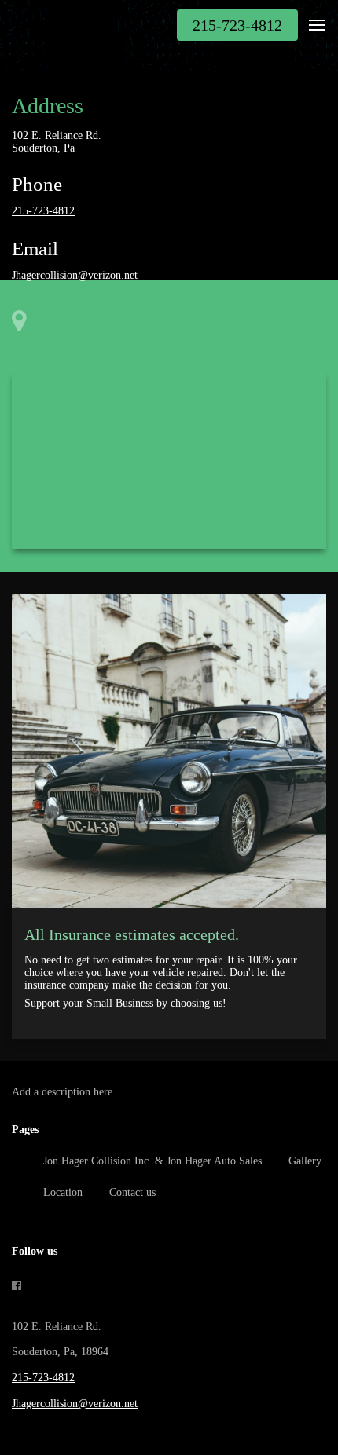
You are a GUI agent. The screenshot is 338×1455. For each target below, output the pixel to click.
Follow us (34, 1251)
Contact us (132, 1192)
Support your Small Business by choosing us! (125, 1003)
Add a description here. (64, 1092)
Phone (37, 184)
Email (35, 248)
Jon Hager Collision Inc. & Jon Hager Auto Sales (152, 1161)
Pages (25, 1129)
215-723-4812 (43, 211)
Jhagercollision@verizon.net (75, 275)
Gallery (304, 1161)
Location (63, 1192)
